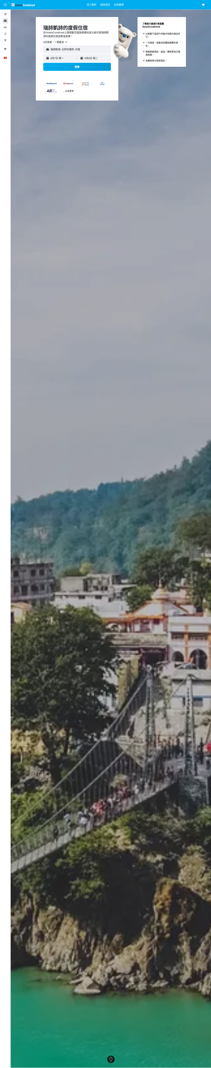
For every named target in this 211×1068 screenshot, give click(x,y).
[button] (5, 4)
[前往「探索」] (5, 40)
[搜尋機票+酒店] (5, 34)
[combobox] (55, 42)
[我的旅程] (5, 49)
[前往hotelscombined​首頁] (23, 4)
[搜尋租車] (5, 27)
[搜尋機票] (5, 14)
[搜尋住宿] (5, 21)
